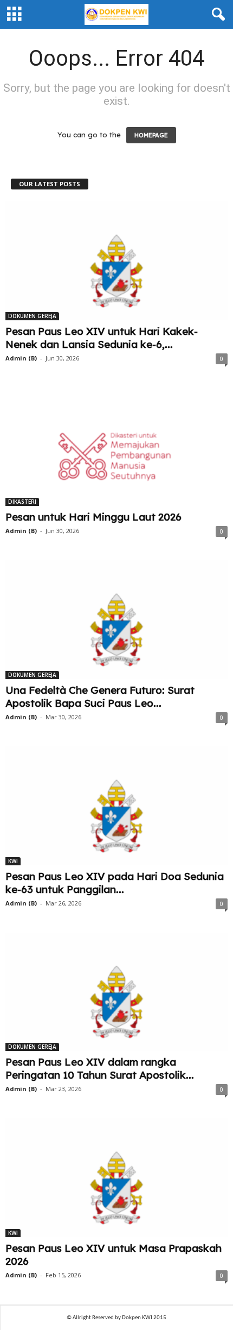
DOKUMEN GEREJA (32, 316)
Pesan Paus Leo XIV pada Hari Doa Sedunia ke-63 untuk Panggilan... (114, 883)
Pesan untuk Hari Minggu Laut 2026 (93, 516)
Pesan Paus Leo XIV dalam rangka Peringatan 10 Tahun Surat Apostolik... (99, 1068)
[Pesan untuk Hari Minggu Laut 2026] (116, 447)
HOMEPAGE (151, 135)
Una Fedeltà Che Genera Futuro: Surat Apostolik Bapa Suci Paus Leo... (100, 696)
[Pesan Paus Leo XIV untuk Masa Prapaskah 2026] (116, 1177)
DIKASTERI (22, 501)
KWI (13, 861)
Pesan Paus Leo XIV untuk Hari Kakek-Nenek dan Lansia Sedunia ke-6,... (101, 338)
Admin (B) (21, 358)
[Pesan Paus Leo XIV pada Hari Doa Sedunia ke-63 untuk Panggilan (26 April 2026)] (116, 805)
